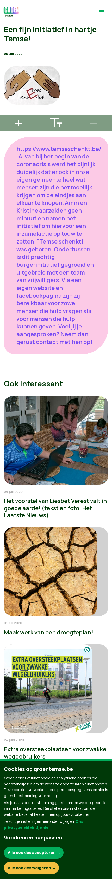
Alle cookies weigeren (29, 867)
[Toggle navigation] (101, 12)
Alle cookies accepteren (32, 852)
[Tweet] (8, 97)
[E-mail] (8, 112)
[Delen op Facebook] (8, 83)
